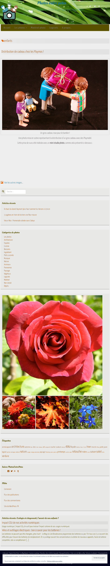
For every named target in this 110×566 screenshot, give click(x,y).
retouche (77, 451)
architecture (18, 446)
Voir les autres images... (13, 183)
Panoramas (8, 268)
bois (34, 447)
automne (27, 447)
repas (70, 452)
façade (73, 447)
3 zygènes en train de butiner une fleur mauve (20, 215)
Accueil (6, 27)
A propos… (67, 27)
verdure (5, 456)
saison (93, 452)
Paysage (7, 271)
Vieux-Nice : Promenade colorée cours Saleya (19, 221)
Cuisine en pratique (34, 553)
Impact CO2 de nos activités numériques (20, 522)
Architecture (8, 240)
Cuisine (6, 246)
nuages (28, 452)
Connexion (7, 489)
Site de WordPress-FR (11, 506)
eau (68, 446)
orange (32, 452)
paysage (42, 452)
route (88, 452)
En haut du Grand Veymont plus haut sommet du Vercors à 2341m (27, 209)
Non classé (7, 283)
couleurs (58, 447)
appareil (8, 447)
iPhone (98, 447)
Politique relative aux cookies (54, 561)
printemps (61, 452)
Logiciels (53, 27)
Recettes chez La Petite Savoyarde (49, 553)
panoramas (36, 452)
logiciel (4, 452)
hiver (89, 447)
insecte (93, 447)
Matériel (7, 280)
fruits (85, 447)
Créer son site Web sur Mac (78, 553)
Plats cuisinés (9, 255)
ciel (44, 447)
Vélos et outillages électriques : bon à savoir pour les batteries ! (31, 530)
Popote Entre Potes (14, 553)
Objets (6, 286)
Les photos (19, 27)
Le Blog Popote (24, 553)
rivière (84, 452)
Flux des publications (11, 495)
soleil (99, 451)
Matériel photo (38, 27)
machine (8, 452)
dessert (63, 447)
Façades (7, 243)
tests (103, 452)
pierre (52, 452)
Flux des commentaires (12, 501)
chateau (40, 447)
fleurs (81, 447)
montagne (13, 452)
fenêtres (78, 447)
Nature (6, 261)
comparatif (47, 447)
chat (37, 447)
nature (23, 451)
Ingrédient (7, 252)
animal (4, 447)
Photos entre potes (51, 3)
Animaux (7, 265)
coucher (53, 447)
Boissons (7, 249)
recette (67, 452)
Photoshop (47, 452)
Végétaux (7, 274)
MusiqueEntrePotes (65, 553)
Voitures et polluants (91, 553)
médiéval (18, 452)
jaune (105, 447)
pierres (55, 452)
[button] (52, 345)
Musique (7, 258)
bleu (32, 447)
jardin (101, 447)
